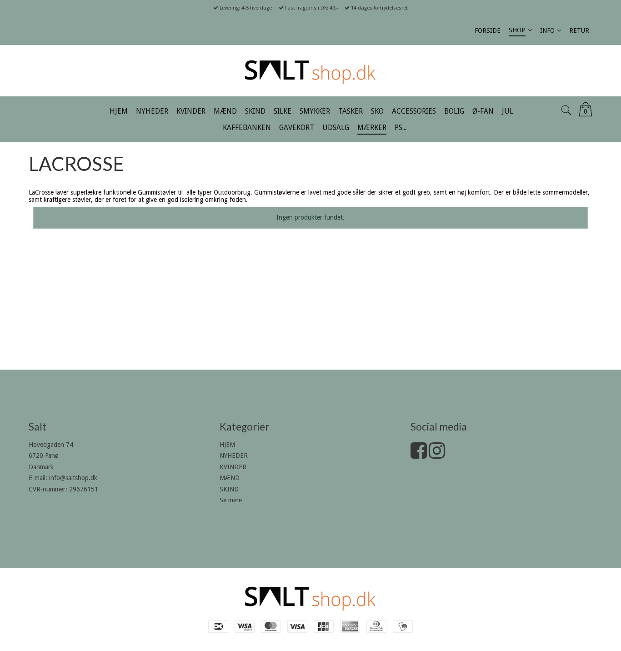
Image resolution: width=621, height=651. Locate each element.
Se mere (231, 500)
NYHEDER (234, 455)
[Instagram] (437, 455)
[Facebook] (419, 455)
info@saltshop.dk (73, 477)
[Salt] (310, 71)
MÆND (230, 477)
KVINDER (233, 467)
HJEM (227, 444)
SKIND (229, 489)
